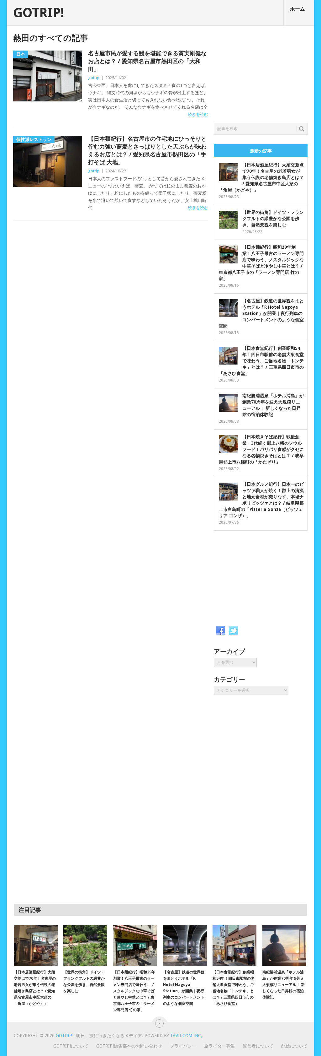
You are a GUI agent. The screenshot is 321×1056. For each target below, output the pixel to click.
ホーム (297, 9)
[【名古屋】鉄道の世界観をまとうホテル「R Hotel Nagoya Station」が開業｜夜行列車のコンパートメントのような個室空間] (185, 945)
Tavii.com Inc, (186, 1035)
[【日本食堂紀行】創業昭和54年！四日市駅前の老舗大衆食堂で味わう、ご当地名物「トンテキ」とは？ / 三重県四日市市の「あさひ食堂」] (234, 945)
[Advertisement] (261, 72)
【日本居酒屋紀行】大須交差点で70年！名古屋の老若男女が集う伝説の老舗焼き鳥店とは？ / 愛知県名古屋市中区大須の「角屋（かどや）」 (261, 177)
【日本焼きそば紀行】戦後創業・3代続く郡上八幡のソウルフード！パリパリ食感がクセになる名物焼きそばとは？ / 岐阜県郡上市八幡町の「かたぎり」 (261, 449)
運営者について (258, 1045)
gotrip (93, 77)
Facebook (220, 631)
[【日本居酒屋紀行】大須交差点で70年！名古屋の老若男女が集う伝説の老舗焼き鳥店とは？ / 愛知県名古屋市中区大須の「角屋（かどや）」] (36, 945)
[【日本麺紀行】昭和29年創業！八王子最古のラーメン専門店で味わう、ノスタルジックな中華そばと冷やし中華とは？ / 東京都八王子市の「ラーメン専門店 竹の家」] (135, 945)
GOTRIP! (38, 12)
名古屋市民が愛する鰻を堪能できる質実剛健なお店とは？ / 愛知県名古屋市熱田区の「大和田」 (147, 61)
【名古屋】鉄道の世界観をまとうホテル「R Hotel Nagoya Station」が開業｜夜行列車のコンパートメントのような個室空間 (261, 313)
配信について (294, 1045)
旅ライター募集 (219, 1045)
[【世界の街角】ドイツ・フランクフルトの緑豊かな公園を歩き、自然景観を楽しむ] (85, 945)
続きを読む (198, 114)
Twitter (234, 631)
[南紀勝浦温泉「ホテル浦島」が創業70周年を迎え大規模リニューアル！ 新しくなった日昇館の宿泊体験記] (284, 945)
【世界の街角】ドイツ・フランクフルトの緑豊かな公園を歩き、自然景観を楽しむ (273, 218)
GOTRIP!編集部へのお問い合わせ (129, 1045)
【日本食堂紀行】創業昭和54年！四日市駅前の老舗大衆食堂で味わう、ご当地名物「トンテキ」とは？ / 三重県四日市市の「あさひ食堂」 (261, 361)
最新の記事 (261, 151)
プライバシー (183, 1045)
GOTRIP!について (70, 1045)
